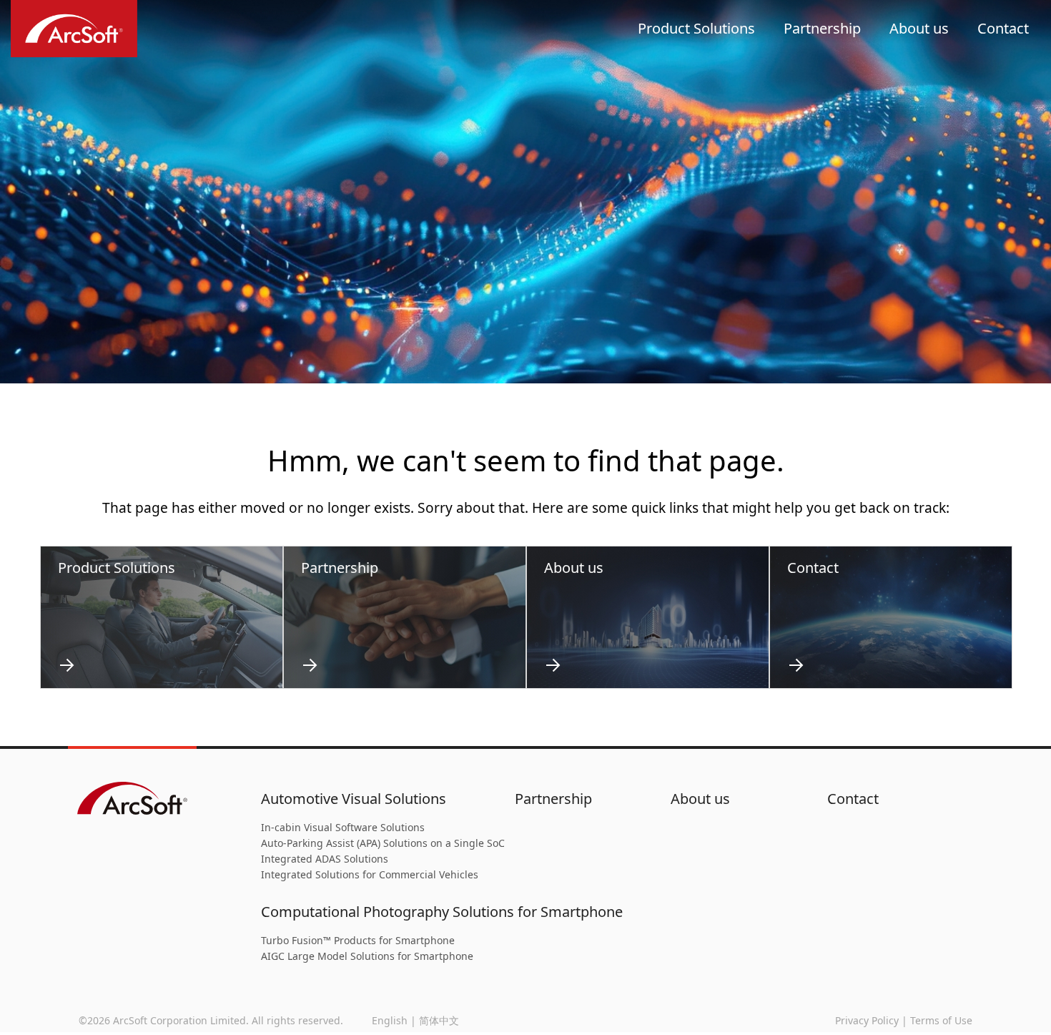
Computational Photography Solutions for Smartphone (442, 911)
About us (919, 28)
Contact (1003, 28)
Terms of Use (941, 1020)
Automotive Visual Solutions (353, 798)
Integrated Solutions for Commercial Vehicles (369, 874)
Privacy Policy (867, 1020)
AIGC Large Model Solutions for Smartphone (367, 956)
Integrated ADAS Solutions (324, 858)
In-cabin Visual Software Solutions (343, 827)
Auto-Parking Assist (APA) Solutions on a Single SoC (383, 843)
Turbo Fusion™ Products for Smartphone (358, 940)
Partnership (822, 28)
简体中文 (439, 1020)
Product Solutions (696, 28)
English (390, 1020)
